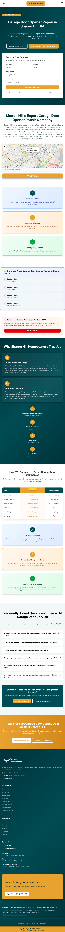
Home (4, 822)
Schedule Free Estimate (42, 701)
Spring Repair (6, 792)
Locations (5, 828)
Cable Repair (5, 798)
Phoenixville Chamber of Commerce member (15, 915)
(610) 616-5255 (10, 849)
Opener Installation (7, 810)
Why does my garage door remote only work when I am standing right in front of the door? (30, 676)
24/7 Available (33, 330)
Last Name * (36, 64)
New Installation (6, 807)
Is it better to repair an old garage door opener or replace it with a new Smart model (29, 666)
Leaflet (46, 167)
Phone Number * (10, 71)
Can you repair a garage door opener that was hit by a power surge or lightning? (30, 658)
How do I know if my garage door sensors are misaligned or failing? (26, 650)
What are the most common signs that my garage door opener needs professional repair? (31, 634)
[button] (32, 154)
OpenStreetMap (53, 167)
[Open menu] (62, 3)
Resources (5, 831)
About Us (4, 834)
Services (4, 825)
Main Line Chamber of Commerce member (31, 912)
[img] (32, 156)
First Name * (9, 64)
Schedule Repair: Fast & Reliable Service (44, 46)
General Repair (6, 789)
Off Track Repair (6, 801)
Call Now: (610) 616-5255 (17, 46)
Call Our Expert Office (22, 701)
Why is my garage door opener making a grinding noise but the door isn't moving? (31, 642)
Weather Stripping (7, 804)
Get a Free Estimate (34, 87)
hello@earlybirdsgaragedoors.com (14, 855)
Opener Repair (6, 795)
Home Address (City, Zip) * (13, 79)
